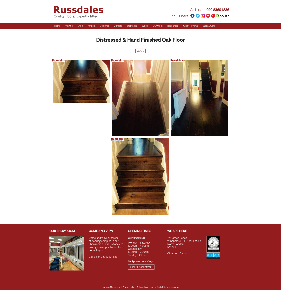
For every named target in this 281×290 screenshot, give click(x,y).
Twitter (198, 16)
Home (57, 25)
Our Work (157, 25)
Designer (104, 25)
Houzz (222, 16)
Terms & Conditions (111, 286)
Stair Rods (132, 25)
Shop (80, 25)
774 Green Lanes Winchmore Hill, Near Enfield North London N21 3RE (184, 242)
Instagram (203, 16)
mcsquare (173, 286)
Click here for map (178, 253)
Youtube (208, 16)
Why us (69, 25)
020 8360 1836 (218, 9)
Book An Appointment (141, 266)
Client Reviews (190, 25)
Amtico (91, 25)
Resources (172, 25)
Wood (145, 25)
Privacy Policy (128, 286)
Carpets (118, 25)
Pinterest (213, 16)
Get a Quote (209, 25)
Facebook (192, 16)
